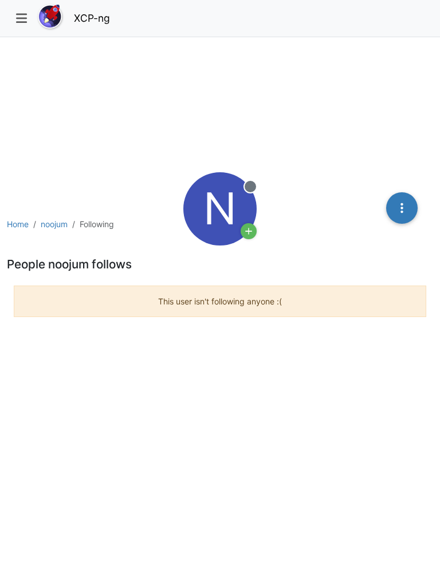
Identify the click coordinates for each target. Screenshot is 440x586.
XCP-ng (92, 18)
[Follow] (249, 231)
